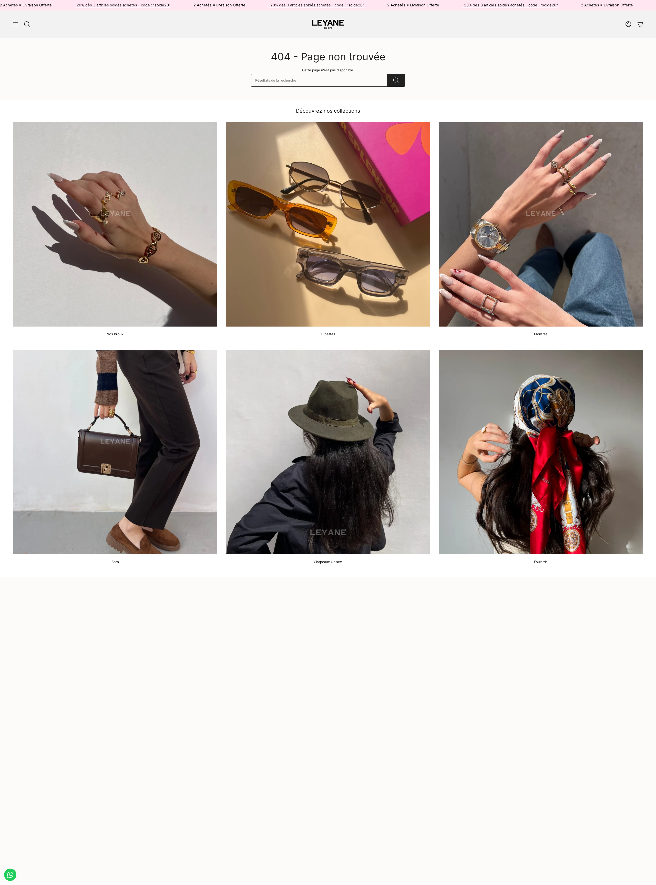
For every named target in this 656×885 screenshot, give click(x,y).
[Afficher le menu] (15, 24)
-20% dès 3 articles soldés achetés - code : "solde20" (122, 5)
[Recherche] (396, 80)
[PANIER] (640, 24)
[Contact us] (10, 875)
